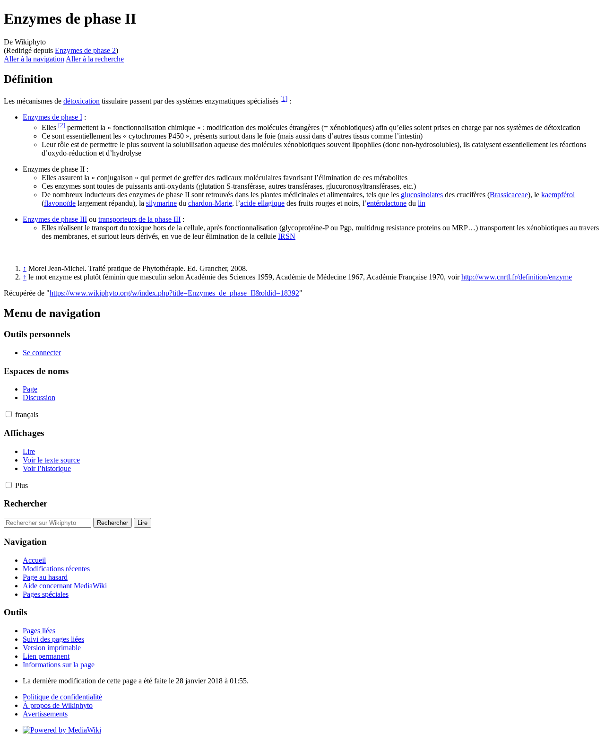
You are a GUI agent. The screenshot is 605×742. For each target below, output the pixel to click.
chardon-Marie (210, 203)
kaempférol (558, 195)
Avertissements (45, 714)
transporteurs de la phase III (139, 219)
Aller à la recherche (95, 59)
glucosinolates (422, 195)
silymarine (161, 203)
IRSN (286, 236)
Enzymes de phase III (55, 219)
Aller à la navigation (34, 59)
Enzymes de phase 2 (85, 50)
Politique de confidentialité (62, 697)
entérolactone (386, 203)
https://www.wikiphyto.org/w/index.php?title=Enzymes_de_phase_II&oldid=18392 (174, 293)
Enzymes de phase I (52, 117)
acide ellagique (262, 203)
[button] (9, 414)
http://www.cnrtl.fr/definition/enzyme (516, 277)
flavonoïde (60, 203)
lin (421, 203)
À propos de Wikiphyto (58, 705)
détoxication (81, 101)
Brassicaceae (509, 195)
